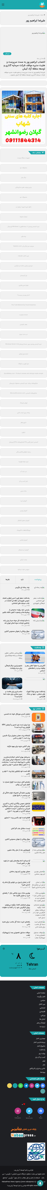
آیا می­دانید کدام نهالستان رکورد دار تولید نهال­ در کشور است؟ (16, 862)
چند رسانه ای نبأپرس (22, 587)
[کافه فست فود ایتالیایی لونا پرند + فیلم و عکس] (38, 774)
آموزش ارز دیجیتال (24, 550)
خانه (42, 15)
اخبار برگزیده (41, 996)
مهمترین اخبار (40, 1038)
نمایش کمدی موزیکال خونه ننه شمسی (17, 714)
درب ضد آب (23, 472)
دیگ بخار (23, 178)
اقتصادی (42, 1011)
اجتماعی (42, 1008)
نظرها (8, 579)
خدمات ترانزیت (23, 315)
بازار (44, 1064)
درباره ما (42, 1026)
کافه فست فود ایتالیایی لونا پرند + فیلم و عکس (16, 772)
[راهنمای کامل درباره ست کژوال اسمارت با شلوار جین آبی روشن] (38, 785)
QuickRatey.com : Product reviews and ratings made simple (23, 374)
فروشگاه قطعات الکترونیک (23, 530)
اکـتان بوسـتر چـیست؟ (23, 295)
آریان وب (17, 1170)
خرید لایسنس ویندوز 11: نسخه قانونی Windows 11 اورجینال (23, 227)
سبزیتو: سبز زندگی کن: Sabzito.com (23, 246)
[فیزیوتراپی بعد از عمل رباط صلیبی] (38, 853)
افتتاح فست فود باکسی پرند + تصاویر (17, 817)
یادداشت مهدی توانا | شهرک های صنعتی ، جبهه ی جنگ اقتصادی (35, 694)
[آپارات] (15, 1085)
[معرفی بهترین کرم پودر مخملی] (38, 874)
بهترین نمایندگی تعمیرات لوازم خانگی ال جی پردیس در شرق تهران (16, 794)
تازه (22, 579)
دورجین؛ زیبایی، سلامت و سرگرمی (23, 266)
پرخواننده (38, 579)
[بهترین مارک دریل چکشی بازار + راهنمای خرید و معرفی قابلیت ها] (38, 897)
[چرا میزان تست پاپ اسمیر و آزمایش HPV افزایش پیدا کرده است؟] (38, 728)
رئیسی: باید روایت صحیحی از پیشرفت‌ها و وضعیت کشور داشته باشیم (16, 611)
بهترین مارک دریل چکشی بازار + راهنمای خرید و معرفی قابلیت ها (16, 894)
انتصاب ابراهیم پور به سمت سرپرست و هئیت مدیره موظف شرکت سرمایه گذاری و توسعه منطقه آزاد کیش (24, 65)
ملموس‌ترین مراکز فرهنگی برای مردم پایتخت (13, 667)
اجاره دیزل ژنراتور (23, 354)
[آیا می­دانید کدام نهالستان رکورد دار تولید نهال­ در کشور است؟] (38, 864)
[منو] (3, 5)
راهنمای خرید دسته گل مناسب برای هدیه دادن (16, 923)
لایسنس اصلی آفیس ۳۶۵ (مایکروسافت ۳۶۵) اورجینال (23, 442)
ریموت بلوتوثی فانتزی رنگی (23, 452)
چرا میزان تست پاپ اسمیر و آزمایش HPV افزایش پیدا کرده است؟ (16, 726)
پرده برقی (23, 236)
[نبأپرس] (42, 5)
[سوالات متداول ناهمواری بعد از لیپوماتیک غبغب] (38, 935)
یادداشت (42, 1049)
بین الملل (42, 1004)
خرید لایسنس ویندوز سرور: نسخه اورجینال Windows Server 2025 (23, 344)
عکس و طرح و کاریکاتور (37, 1068)
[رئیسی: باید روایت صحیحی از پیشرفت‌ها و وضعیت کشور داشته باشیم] (37, 613)
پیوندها (42, 1072)
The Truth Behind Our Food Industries (23, 305)
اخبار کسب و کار (23, 481)
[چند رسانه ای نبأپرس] (37, 590)
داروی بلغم (23, 423)
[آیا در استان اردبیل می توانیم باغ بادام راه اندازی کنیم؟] (38, 885)
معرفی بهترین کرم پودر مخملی (19, 871)
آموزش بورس (23, 511)
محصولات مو (23, 168)
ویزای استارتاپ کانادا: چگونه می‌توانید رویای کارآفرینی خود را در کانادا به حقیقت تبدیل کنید (16, 907)
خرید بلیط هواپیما (23, 462)
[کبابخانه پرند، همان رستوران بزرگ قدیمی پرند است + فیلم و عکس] (38, 738)
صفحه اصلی (41, 993)
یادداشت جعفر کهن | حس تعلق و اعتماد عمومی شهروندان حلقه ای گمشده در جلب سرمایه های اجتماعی (16, 601)
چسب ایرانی (23, 560)
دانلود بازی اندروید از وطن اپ (23, 207)
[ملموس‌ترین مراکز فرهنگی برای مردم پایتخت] (12, 657)
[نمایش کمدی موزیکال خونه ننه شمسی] (38, 717)
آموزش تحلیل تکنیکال (23, 521)
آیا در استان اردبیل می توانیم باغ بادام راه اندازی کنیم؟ (16, 883)
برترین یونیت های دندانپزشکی (23, 187)
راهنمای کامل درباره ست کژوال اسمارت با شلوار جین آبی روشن (16, 783)
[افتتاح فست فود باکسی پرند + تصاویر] (38, 821)
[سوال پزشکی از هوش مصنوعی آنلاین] (37, 634)
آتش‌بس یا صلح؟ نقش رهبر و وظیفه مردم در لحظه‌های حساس (35, 668)
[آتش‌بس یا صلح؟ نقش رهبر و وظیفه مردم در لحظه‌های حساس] (35, 657)
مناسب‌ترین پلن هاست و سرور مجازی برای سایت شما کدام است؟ (12, 694)
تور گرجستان (23, 276)
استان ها (42, 1019)
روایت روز (42, 1053)
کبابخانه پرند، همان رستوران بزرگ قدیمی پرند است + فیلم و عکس (16, 736)
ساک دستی (24, 491)
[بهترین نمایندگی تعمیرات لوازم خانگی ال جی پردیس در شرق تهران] (38, 796)
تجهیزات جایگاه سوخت (23, 158)
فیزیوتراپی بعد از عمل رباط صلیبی (18, 850)
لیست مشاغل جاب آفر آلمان (20, 828)
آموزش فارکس (23, 540)
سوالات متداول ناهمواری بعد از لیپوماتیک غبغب (16, 933)
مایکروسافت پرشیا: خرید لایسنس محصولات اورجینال (23, 383)
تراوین (23, 432)
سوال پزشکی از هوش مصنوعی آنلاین (16, 631)
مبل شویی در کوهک (23, 364)
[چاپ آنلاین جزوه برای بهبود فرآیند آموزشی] (38, 749)
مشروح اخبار (41, 1046)
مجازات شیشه (23, 217)
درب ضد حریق (23, 334)
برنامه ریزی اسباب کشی (23, 413)
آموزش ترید (23, 501)
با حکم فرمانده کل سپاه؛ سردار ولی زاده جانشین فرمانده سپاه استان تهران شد (16, 621)
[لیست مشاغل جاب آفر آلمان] (38, 831)
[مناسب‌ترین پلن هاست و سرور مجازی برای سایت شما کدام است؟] (12, 683)
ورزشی (43, 1015)
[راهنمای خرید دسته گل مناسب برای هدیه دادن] (38, 925)
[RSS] (42, 1091)
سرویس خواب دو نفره (23, 570)
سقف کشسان (23, 325)
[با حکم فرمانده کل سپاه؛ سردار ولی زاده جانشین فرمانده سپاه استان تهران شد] (37, 623)
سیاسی (42, 1000)
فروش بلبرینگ (23, 403)
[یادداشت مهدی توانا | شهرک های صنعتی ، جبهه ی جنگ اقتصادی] (35, 683)
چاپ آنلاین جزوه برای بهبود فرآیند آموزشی (18, 747)
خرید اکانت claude (23, 256)
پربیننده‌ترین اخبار (39, 1042)
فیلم (44, 1061)
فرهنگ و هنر (41, 1023)
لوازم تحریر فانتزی (23, 285)
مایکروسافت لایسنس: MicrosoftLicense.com (23, 393)
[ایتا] (9, 1085)
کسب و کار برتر (40, 1057)
